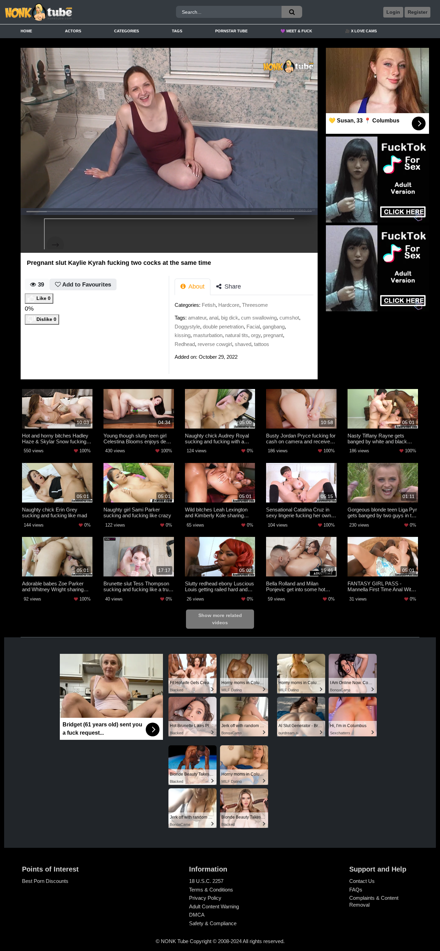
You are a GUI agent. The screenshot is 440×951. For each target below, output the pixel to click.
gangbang (274, 326)
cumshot (289, 318)
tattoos (261, 344)
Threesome (255, 305)
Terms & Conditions (211, 890)
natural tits (236, 335)
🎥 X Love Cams (361, 31)
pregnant (273, 335)
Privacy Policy (205, 898)
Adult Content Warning (214, 906)
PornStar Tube (231, 31)
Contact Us (362, 881)
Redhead (185, 344)
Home (26, 31)
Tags (177, 31)
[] (292, 12)
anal (213, 318)
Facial (253, 326)
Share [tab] (232, 286)
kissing (182, 335)
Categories (126, 31)
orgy (256, 335)
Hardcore (228, 305)
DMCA (197, 915)
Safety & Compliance (212, 923)
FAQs (355, 890)
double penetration (223, 326)
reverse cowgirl (215, 344)
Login (393, 12)
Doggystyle (187, 326)
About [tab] (196, 286)
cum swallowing (259, 318)
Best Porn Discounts (45, 881)
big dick (229, 318)
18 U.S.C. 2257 (206, 881)
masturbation (207, 335)
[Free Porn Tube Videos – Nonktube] (58, 12)
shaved (243, 344)
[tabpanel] (246, 333)
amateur (197, 318)
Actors (73, 31)
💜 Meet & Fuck (296, 31)
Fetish (209, 305)
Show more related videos (220, 619)
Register (417, 12)
